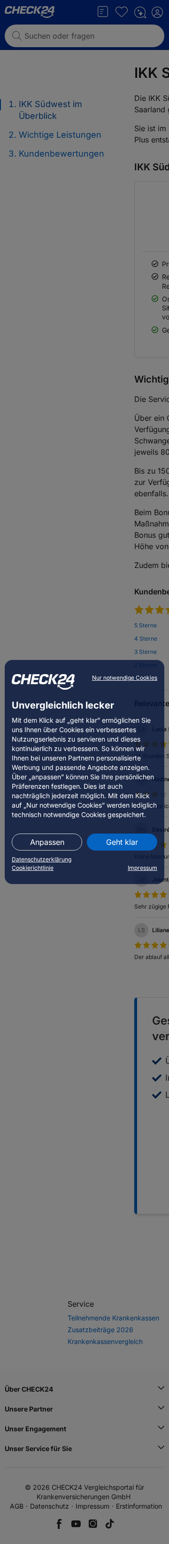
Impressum (142, 867)
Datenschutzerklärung (41, 859)
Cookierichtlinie (33, 867)
